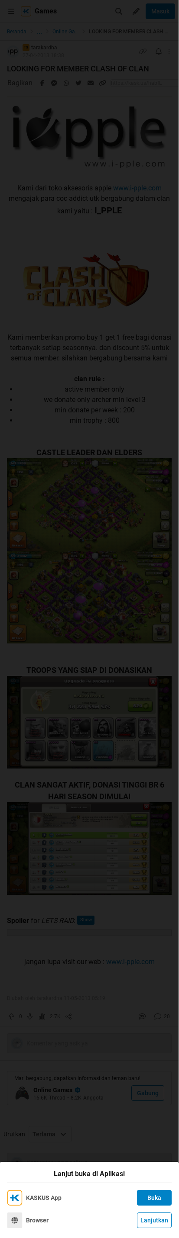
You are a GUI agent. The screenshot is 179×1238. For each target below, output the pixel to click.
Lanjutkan (154, 1220)
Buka (154, 1197)
